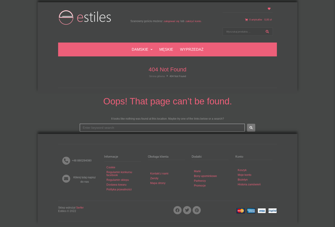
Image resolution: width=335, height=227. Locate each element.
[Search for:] (162, 127)
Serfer (80, 207)
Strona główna (157, 76)
